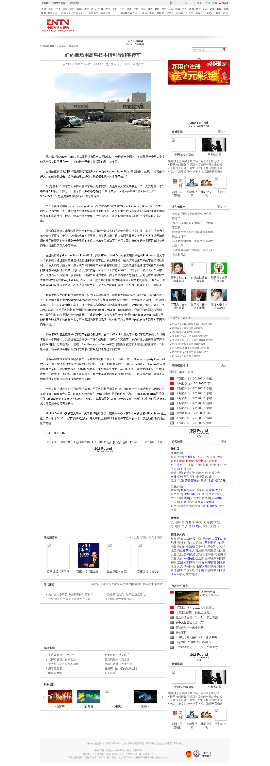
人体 (180, 558)
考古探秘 (195, 542)
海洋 (192, 562)
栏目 (225, 13)
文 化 (202, 522)
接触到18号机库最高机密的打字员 (190, 336)
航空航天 (219, 542)
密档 (180, 542)
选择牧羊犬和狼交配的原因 (186, 332)
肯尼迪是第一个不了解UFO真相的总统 (192, 340)
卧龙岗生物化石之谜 (117, 659)
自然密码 (176, 505)
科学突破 (73, 46)
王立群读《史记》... (119, 571)
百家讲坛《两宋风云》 (58, 573)
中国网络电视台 (59, 3)
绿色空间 (201, 472)
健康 (157, 9)
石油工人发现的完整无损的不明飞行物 (192, 324)
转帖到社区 (86, 442)
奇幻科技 (182, 546)
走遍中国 (176, 472)
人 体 (188, 526)
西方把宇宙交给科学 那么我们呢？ (190, 352)
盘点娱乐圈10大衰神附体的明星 (191, 213)
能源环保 (208, 554)
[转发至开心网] (108, 442)
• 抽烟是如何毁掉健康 (209, 168)
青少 (107, 9)
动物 (186, 566)
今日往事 (201, 494)
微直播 (183, 161)
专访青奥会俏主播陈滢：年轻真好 (193, 250)
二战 (186, 538)
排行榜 (215, 161)
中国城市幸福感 (184, 154)
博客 (198, 9)
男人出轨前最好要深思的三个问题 (193, 222)
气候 (217, 554)
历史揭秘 (207, 558)
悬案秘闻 (207, 570)
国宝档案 (189, 476)
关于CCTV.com (113, 743)
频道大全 (52, 13)
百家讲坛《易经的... (149, 571)
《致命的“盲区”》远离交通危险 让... (126, 594)
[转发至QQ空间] (124, 442)
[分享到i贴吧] (113, 442)
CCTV (208, 13)
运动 (199, 554)
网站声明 (139, 743)
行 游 (209, 526)
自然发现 (189, 570)
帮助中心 (178, 743)
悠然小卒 (177, 245)
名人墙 (204, 161)
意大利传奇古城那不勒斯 (63, 663)
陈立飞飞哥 (179, 236)
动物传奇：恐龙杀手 (117, 654)
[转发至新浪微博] (118, 442)
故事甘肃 (200, 505)
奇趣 (174, 546)
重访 (204, 480)
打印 (133, 442)
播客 (197, 13)
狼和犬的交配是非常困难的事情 (188, 344)
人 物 (174, 522)
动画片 (179, 13)
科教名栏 (125, 584)
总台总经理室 (165, 743)
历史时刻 (201, 546)
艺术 (122, 9)
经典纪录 (182, 574)
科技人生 (186, 468)
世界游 (175, 490)
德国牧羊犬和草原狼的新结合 (187, 328)
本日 (173, 372)
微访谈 (172, 161)
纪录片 (170, 13)
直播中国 (93, 13)
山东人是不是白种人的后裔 (186, 356)
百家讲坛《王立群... (88, 571)
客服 (214, 3)
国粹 (205, 538)
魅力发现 (176, 494)
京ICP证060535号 (115, 754)
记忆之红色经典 (200, 498)
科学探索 (201, 562)
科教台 (62, 46)
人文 (180, 566)
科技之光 (214, 472)
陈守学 (176, 218)
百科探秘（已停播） (209, 464)
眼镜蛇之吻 (55, 673)
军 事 (195, 522)
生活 (198, 558)
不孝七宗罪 (214, 154)
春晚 (79, 9)
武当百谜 (188, 505)
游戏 (226, 9)
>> (161, 695)
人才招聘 (128, 743)
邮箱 (219, 9)
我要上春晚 (206, 193)
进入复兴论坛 (113, 64)
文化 (114, 9)
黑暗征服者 (55, 668)
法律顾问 (151, 743)
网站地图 (74, 3)
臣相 (180, 538)
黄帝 (186, 554)
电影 (151, 13)
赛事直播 (105, 13)
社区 (184, 9)
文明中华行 (216, 494)
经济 (58, 9)
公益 (129, 9)
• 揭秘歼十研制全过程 (209, 164)
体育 (65, 9)
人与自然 (202, 456)
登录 (199, 3)
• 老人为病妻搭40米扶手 (183, 171)
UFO (219, 546)
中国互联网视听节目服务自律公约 (151, 757)
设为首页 (223, 3)
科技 (159, 537)
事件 (216, 570)
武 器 (202, 526)
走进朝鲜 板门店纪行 (61, 654)
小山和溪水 (179, 254)
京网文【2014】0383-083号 (140, 754)
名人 (192, 550)
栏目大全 (66, 13)
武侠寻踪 (213, 566)
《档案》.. (145, 706)
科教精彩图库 (154, 584)
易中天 (211, 546)
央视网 (45, 3)
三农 (170, 9)
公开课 (189, 13)
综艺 (72, 9)
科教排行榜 (139, 584)
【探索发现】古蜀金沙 (62, 659)
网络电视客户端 (128, 13)
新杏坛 (192, 501)
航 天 (216, 526)
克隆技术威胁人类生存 (118, 663)
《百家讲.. (60, 706)
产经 (136, 9)
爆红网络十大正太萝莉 (219, 306)
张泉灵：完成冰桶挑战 (199, 306)
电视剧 (160, 13)
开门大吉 (220, 191)
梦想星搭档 (191, 193)
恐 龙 (174, 526)
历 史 (181, 522)
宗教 (216, 558)
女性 (180, 554)
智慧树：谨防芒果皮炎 (219, 279)
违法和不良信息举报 (93, 754)
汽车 (143, 9)
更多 (224, 365)
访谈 (212, 9)
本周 (182, 372)
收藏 (204, 550)
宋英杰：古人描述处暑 (179, 306)
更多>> (222, 131)
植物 (174, 538)
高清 (144, 13)
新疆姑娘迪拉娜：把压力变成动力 (193, 241)
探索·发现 (177, 456)
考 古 (181, 526)
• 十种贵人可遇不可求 (182, 168)
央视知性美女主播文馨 (199, 279)
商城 (177, 9)
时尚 (163, 9)
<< (45, 695)
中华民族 (201, 476)
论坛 (205, 9)
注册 (207, 3)
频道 (218, 13)
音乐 (93, 9)
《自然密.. (88, 706)
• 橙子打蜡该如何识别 (181, 164)
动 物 (217, 522)
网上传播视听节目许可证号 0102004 (86, 757)
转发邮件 (65, 442)
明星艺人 (213, 550)
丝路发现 (201, 490)
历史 (136, 537)
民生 (192, 566)
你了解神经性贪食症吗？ (120, 598)
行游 (199, 538)
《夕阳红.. (117, 706)
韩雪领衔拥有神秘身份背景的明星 (193, 231)
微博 (191, 9)
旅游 (150, 9)
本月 (190, 372)
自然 (143, 537)
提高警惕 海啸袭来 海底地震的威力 (190, 348)
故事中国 (176, 498)
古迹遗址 (194, 574)
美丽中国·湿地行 (177, 193)
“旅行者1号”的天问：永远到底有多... (70, 598)
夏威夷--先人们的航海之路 (121, 668)
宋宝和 (176, 227)
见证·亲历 (177, 480)
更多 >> (222, 206)
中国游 (175, 501)
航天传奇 (110, 673)
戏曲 (86, 9)
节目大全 (78, 13)
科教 (100, 9)
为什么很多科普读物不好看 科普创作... (72, 594)
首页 (43, 9)
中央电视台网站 (95, 743)
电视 (43, 13)
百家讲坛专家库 (110, 584)
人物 (212, 456)
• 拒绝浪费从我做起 (211, 171)
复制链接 (51, 442)
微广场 (194, 161)
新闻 (50, 9)
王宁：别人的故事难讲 (179, 279)
